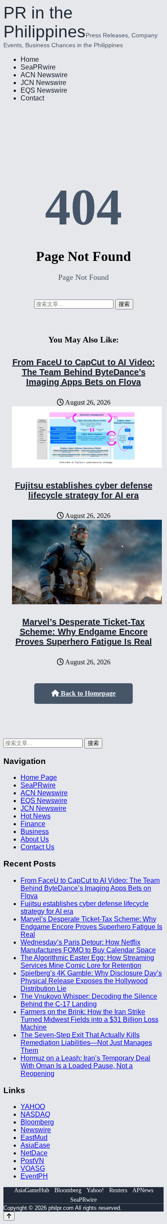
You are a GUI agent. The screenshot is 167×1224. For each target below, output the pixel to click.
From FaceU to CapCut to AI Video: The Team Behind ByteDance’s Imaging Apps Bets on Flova (83, 372)
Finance (33, 823)
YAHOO (33, 1106)
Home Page (39, 777)
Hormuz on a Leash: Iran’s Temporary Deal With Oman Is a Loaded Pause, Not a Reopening (85, 1065)
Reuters (118, 1190)
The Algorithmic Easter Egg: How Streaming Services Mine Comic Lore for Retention (87, 961)
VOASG (33, 1168)
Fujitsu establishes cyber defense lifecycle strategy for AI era (83, 490)
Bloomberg (37, 1122)
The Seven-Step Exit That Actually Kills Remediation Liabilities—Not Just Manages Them (86, 1042)
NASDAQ (35, 1114)
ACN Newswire (44, 75)
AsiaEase (35, 1145)
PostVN (32, 1160)
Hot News (36, 816)
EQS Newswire (44, 90)
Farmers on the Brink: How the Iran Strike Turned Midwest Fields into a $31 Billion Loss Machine (89, 1019)
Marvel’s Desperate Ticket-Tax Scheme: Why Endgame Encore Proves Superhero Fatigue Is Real (83, 631)
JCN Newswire (43, 82)
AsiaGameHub (31, 1190)
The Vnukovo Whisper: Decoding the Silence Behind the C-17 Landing (89, 1000)
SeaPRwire (38, 67)
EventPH (34, 1176)
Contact (32, 98)
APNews (142, 1190)
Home (30, 59)
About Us (35, 839)
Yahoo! (95, 1190)
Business (35, 831)
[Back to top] (9, 1216)
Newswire (36, 1129)
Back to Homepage (87, 693)
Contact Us (37, 847)
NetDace (34, 1153)
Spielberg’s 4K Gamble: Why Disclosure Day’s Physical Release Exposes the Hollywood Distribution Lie (91, 981)
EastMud (34, 1137)
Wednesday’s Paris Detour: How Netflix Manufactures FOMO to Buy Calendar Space (88, 946)
